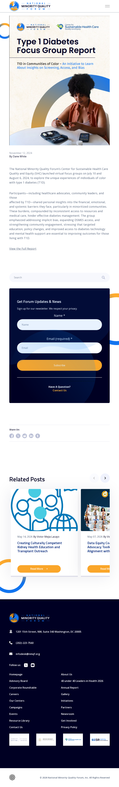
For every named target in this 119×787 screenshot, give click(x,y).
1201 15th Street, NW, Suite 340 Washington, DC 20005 (48, 631)
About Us (66, 674)
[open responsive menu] (107, 6)
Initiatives (67, 700)
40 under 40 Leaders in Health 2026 (82, 681)
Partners (66, 707)
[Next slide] (105, 478)
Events (13, 714)
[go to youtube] (33, 665)
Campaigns (15, 707)
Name (59, 315)
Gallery (65, 694)
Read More (36, 568)
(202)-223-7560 (24, 643)
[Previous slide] (94, 478)
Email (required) (59, 339)
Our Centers (16, 700)
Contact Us (59, 390)
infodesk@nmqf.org (28, 654)
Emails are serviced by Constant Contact (82, 381)
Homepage (15, 674)
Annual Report (70, 687)
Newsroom (67, 714)
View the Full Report (22, 248)
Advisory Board (18, 681)
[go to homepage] (29, 618)
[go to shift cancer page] (19, 740)
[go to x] (26, 665)
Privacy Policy (69, 727)
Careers (14, 694)
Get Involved (69, 720)
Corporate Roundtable (23, 687)
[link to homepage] (30, 6)
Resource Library (19, 720)
